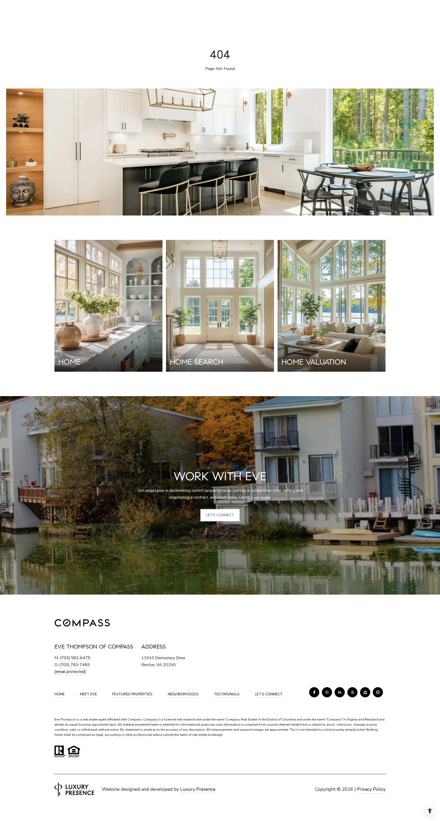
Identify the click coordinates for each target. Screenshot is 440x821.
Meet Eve (88, 694)
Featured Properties (132, 694)
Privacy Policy (371, 789)
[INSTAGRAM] (327, 692)
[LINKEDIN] (340, 692)
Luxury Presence (197, 789)
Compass (150, 719)
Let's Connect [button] (220, 515)
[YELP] (352, 692)
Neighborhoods (183, 694)
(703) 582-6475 (75, 658)
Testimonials (227, 694)
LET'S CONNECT (268, 694)
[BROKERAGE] (378, 692)
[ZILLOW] (365, 692)
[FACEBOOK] (314, 692)
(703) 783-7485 (74, 665)
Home (59, 694)
